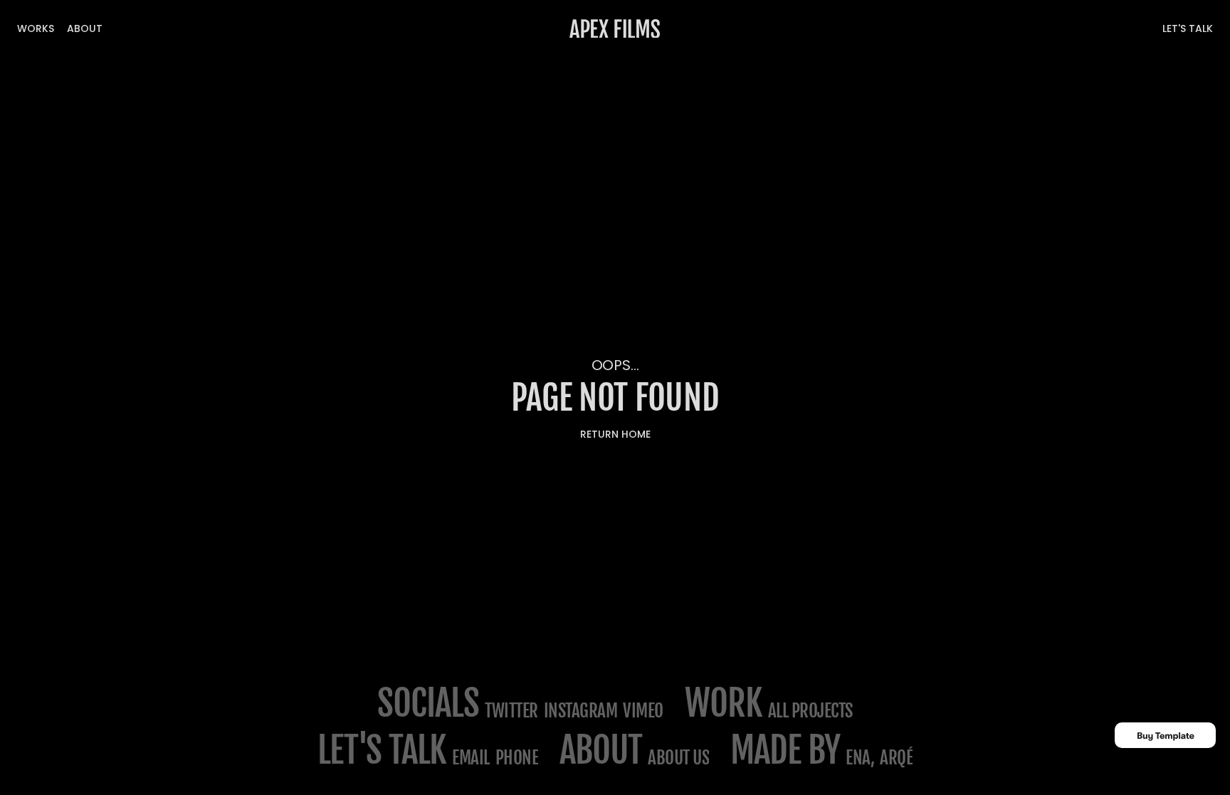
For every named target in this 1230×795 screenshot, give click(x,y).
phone (517, 758)
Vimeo (643, 711)
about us (678, 758)
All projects (810, 711)
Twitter (511, 711)
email (471, 758)
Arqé (896, 758)
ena (858, 758)
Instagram (581, 711)
